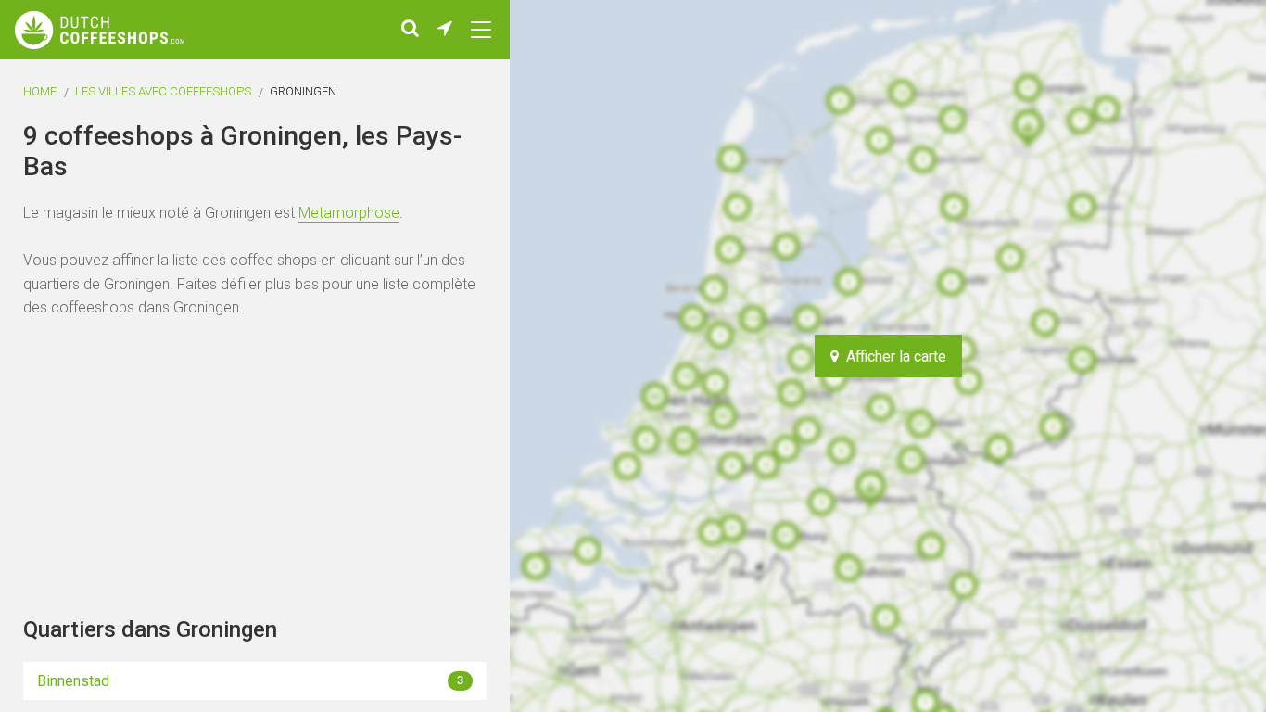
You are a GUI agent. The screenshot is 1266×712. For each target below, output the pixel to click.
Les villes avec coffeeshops (163, 91)
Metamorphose (348, 213)
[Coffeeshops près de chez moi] (445, 29)
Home (40, 91)
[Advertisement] (1154, 356)
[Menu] (481, 30)
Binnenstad (250, 681)
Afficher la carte (892, 356)
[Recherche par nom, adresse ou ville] (410, 29)
